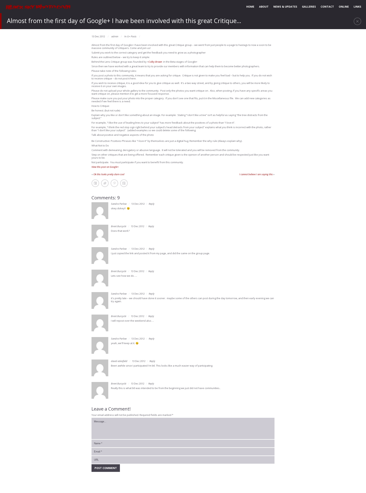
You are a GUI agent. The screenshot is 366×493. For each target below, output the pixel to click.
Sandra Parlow (119, 203)
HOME (250, 6)
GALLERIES (309, 6)
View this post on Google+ (105, 167)
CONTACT (327, 6)
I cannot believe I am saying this (256, 174)
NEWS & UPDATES (285, 6)
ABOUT (264, 6)
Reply (151, 203)
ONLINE (344, 6)
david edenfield (119, 361)
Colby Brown (155, 61)
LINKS (357, 6)
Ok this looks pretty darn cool (108, 174)
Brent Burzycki (118, 226)
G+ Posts (131, 36)
